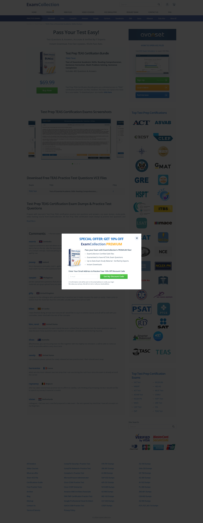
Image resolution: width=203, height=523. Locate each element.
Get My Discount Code (114, 276)
